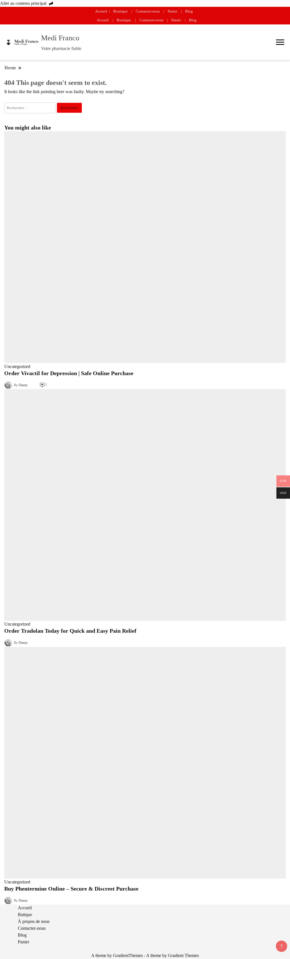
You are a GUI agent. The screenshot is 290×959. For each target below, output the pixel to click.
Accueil (101, 11)
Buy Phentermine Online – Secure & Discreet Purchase (71, 889)
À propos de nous (34, 921)
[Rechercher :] (30, 107)
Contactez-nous (148, 11)
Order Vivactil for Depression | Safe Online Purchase (68, 373)
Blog (189, 11)
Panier (172, 11)
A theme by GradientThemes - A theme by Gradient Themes (145, 955)
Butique (25, 914)
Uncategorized (17, 366)
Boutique (120, 11)
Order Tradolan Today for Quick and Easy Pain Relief (70, 631)
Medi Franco (60, 38)
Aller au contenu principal (24, 3)
